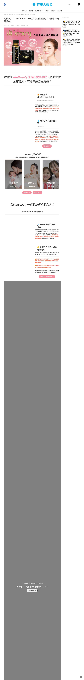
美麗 (27, 25)
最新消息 (24, 10)
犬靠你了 (23, 25)
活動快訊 (47, 10)
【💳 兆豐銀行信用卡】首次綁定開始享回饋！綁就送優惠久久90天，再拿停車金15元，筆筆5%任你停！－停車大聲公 (71, 42)
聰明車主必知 (38, 10)
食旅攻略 (31, 10)
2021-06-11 (7, 25)
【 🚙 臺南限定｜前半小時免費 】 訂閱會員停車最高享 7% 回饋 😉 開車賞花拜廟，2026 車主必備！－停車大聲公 (71, 32)
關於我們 (59, 10)
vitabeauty (18, 25)
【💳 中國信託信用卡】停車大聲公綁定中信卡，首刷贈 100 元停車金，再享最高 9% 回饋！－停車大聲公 (71, 23)
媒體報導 (53, 10)
